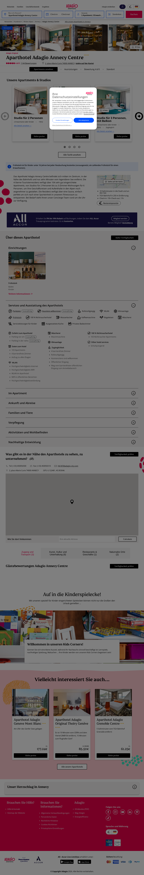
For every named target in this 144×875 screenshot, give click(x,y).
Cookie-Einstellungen (62, 120)
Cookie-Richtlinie (89, 114)
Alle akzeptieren (84, 120)
